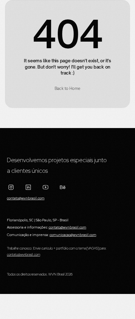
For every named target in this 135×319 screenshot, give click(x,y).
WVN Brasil (56, 274)
